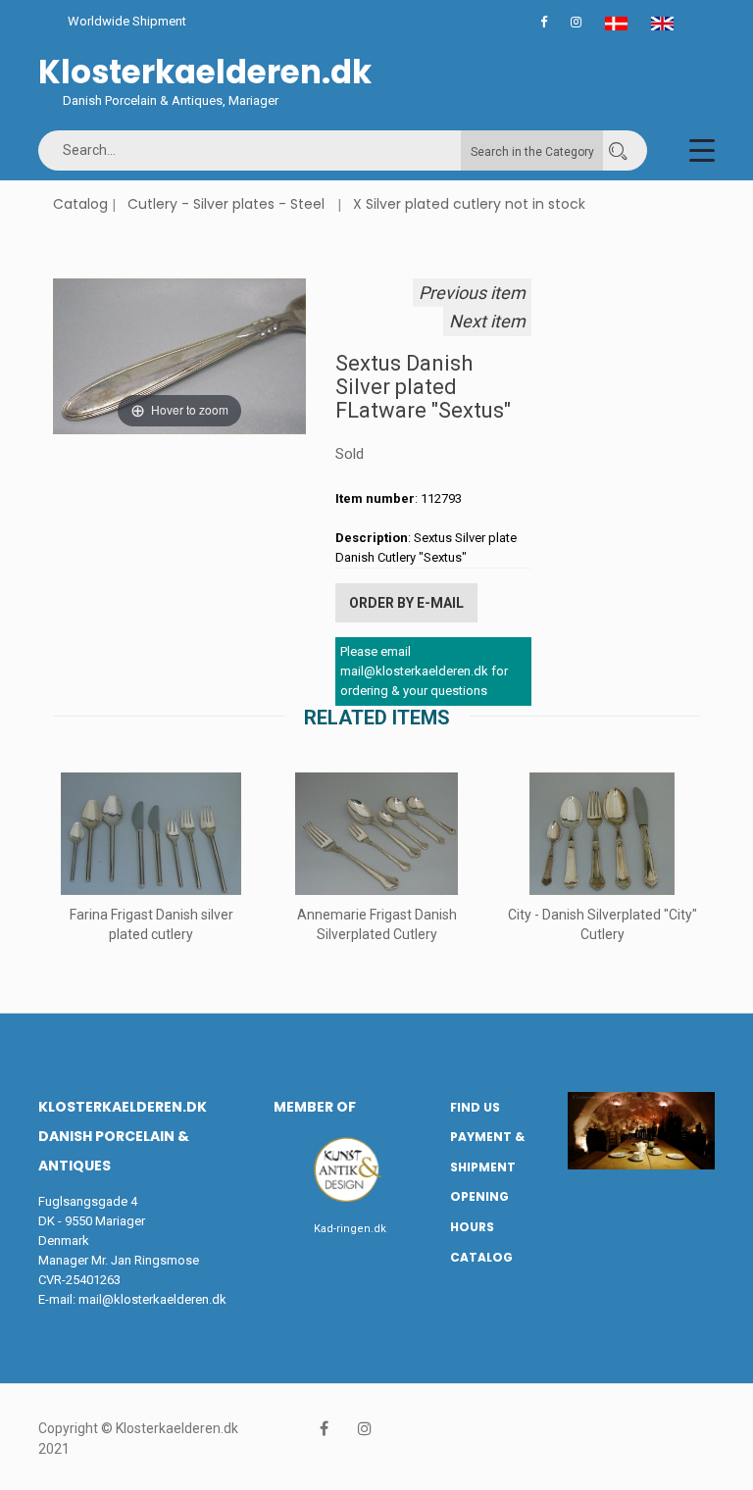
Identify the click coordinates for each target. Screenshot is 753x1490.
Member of (315, 1107)
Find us (475, 1107)
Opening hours (479, 1211)
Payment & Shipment (487, 1151)
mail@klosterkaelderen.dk (152, 1299)
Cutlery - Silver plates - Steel (226, 204)
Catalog (80, 204)
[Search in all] (617, 150)
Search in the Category (532, 152)
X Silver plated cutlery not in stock (469, 204)
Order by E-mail (406, 603)
